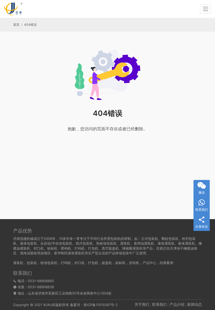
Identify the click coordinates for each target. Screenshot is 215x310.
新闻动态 (194, 304)
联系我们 (159, 304)
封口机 (79, 263)
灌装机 (18, 263)
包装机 (32, 263)
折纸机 (134, 263)
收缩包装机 (48, 263)
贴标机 (120, 263)
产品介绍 (177, 304)
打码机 (66, 263)
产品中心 (149, 263)
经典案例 (166, 263)
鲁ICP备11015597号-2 (101, 305)
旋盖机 (107, 263)
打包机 (93, 263)
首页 (16, 25)
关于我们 (142, 304)
